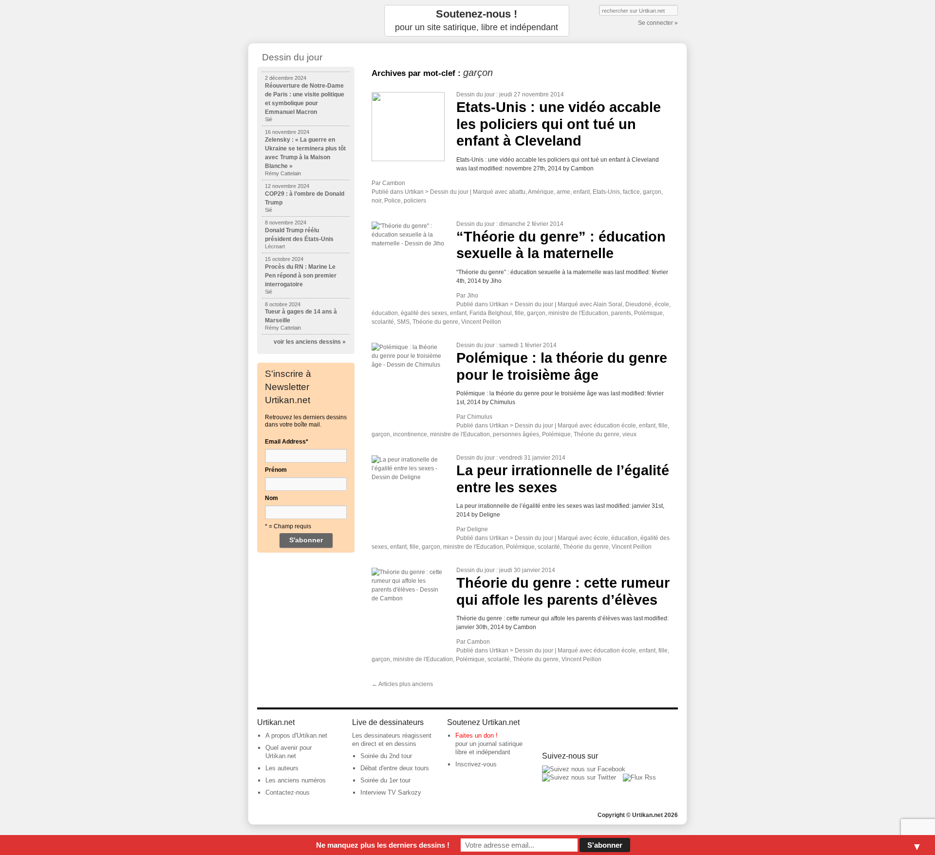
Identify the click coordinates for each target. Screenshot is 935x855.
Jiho (472, 295)
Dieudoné (638, 304)
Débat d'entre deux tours (394, 768)
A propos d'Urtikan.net (296, 735)
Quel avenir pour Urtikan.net (288, 752)
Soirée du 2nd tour (386, 756)
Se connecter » (658, 22)
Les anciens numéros (295, 780)
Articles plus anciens (402, 684)
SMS (403, 321)
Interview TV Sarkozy (390, 792)
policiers (415, 200)
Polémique (648, 313)
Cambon (393, 183)
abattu (517, 191)
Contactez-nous (287, 792)
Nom (271, 498)
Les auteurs (282, 768)
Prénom (276, 469)
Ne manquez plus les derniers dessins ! (382, 845)
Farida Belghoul (490, 313)
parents (621, 313)
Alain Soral (607, 304)
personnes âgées (516, 434)
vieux (629, 434)
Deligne (477, 529)
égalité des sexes (424, 313)
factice (631, 191)
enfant (581, 191)
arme (563, 191)
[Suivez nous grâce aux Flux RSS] (639, 777)
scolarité (383, 321)
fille (519, 313)
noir (376, 200)
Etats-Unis (606, 191)
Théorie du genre (435, 321)
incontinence (410, 434)
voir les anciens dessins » (310, 341)
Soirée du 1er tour (385, 780)
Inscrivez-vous (476, 764)
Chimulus (479, 416)
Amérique (541, 191)
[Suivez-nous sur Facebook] (583, 769)
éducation (385, 313)
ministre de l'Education (578, 313)
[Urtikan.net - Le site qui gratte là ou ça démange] (306, 21)
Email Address (286, 441)
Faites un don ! (476, 735)
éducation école (615, 425)
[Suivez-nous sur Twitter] (579, 777)
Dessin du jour (475, 94)
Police (392, 200)
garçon (652, 191)
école (661, 304)
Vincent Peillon (481, 321)
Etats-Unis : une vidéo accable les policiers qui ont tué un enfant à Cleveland (558, 124)
